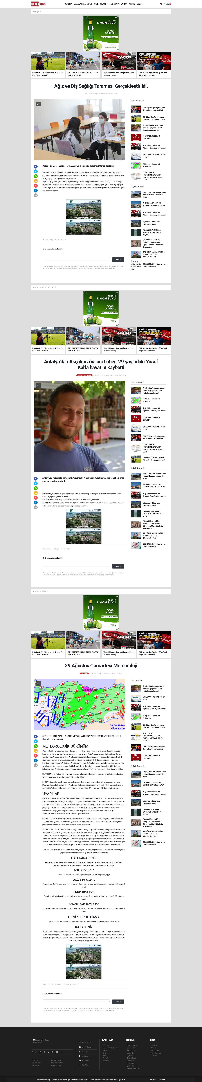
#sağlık (45, 240)
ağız (122, 175)
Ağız (52, 175)
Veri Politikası (36, 1065)
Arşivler (85, 1056)
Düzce (45, 172)
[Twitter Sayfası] (37, 1052)
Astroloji (154, 1056)
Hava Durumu (132, 1045)
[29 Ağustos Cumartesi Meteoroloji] (79, 704)
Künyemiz (86, 1060)
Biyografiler (155, 1050)
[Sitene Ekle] (61, 1052)
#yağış (68, 984)
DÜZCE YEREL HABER (83, 4)
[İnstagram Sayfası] (41, 1052)
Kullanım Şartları (57, 1060)
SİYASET (103, 4)
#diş (51, 240)
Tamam (162, 1080)
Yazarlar (84, 1052)
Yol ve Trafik (131, 1048)
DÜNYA (124, 4)
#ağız (56, 240)
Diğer (139, 4)
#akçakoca (47, 549)
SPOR (96, 4)
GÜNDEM (68, 4)
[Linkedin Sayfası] (49, 1052)
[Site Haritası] (58, 1052)
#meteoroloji (59, 984)
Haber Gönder (56, 1065)
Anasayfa (36, 12)
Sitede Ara (155, 1045)
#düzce (63, 240)
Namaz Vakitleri (132, 1050)
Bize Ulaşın (85, 1065)
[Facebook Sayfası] (33, 1052)
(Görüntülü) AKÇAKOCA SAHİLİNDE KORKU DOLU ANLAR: (152, 232)
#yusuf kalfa (65, 549)
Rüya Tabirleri (156, 1053)
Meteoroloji (47, 751)
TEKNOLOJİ (114, 4)
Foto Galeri (86, 1043)
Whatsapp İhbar (57, 1063)
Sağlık (52, 172)
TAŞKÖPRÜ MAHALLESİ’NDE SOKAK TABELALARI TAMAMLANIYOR (153, 254)
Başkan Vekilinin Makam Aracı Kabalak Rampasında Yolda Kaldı (154, 194)
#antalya (55, 549)
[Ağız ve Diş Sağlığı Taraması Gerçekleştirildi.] (79, 129)
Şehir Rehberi (132, 1066)
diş (98, 172)
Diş (55, 175)
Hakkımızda (36, 1060)
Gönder (118, 259)
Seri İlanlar (131, 1063)
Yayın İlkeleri (36, 1063)
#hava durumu (48, 984)
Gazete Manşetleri (133, 1068)
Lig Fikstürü (131, 1056)
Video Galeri (86, 1047)
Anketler (154, 1048)
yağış (87, 941)
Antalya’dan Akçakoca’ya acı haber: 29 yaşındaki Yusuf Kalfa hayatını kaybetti (153, 127)
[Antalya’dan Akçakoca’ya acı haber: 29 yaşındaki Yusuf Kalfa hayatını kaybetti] (79, 426)
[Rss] (53, 1052)
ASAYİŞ (132, 4)
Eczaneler (130, 1053)
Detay (153, 1080)
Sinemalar (130, 1061)
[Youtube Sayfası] (45, 1052)
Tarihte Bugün (132, 1058)
